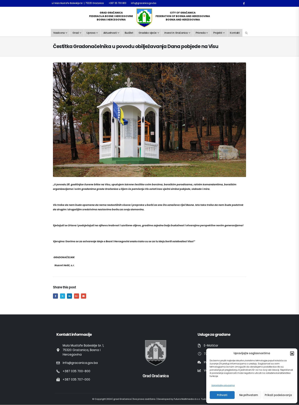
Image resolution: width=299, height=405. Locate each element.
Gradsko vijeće (147, 33)
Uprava (91, 33)
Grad (76, 33)
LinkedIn (69, 295)
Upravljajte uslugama (223, 385)
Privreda (201, 33)
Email (83, 295)
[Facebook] (243, 3)
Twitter (62, 295)
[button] (292, 353)
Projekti (217, 33)
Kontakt (235, 33)
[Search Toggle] (246, 33)
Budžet (129, 33)
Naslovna (59, 33)
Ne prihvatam (248, 395)
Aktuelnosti (110, 33)
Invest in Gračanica (176, 33)
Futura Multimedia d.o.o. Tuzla (190, 399)
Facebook (55, 295)
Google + (76, 295)
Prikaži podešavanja (278, 395)
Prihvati (222, 395)
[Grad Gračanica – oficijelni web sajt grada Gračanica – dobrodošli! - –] (144, 18)
